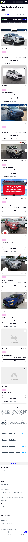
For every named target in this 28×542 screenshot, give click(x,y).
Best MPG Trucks (5, 520)
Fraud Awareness (5, 489)
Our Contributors (5, 509)
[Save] (25, 31)
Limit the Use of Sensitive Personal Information (12, 497)
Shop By (3, 470)
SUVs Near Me (4, 518)
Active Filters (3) (21, 14)
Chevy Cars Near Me (5, 526)
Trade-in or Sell (4, 472)
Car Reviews (4, 475)
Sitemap (3, 511)
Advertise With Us (5, 495)
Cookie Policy (4, 500)
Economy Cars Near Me (6, 523)
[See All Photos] (14, 150)
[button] (14, 2)
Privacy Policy (13, 532)
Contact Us (3, 487)
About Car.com (4, 484)
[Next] (26, 150)
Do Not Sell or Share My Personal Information (11, 492)
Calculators (3, 506)
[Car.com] (3, 2)
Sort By (23, 27)
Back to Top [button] (13, 463)
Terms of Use (4, 532)
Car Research (4, 478)
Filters (7, 14)
